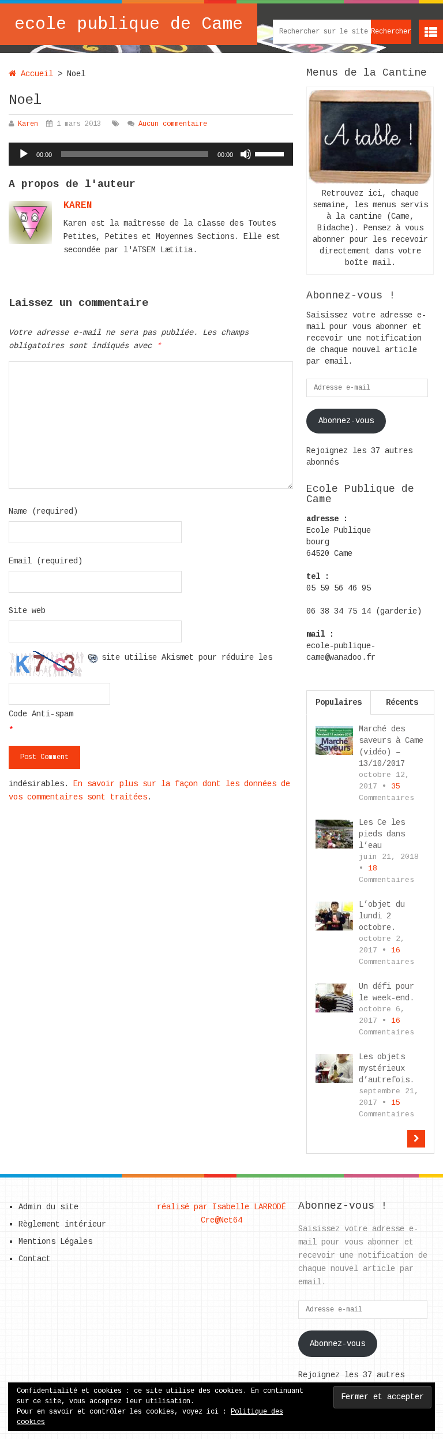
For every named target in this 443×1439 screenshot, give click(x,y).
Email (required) (45, 561)
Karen (28, 124)
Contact (34, 1259)
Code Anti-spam (41, 714)
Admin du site (48, 1207)
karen (77, 205)
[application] (151, 154)
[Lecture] (23, 154)
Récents (402, 702)
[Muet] (245, 154)
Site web (27, 610)
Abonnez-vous (346, 420)
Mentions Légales (55, 1241)
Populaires (339, 702)
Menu (431, 32)
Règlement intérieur (62, 1224)
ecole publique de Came (128, 24)
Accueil (34, 74)
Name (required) (43, 511)
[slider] (271, 153)
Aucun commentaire (172, 124)
